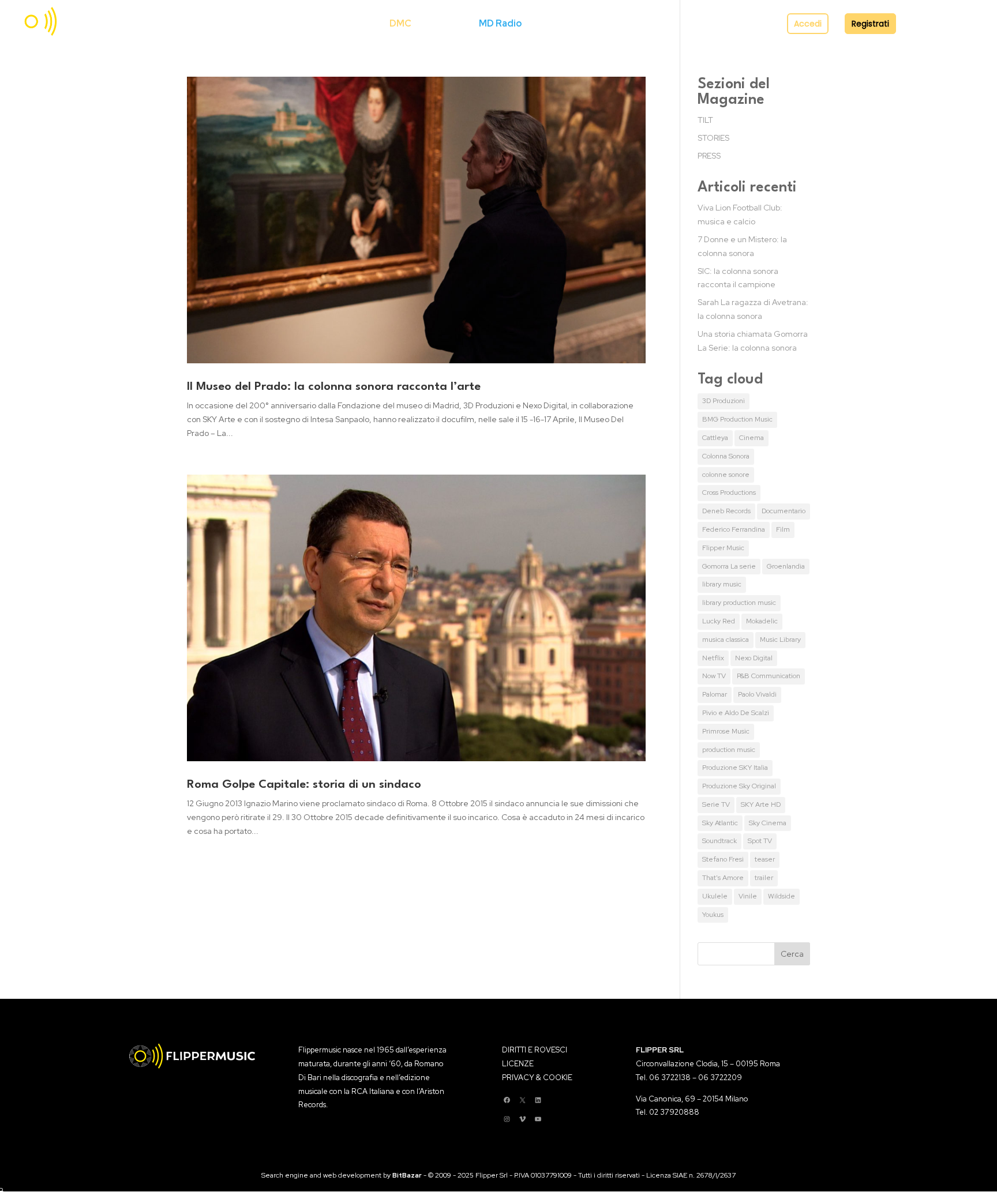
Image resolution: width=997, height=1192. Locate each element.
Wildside (781, 896)
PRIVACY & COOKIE (537, 1077)
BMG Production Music (737, 419)
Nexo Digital (754, 658)
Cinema (751, 437)
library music (721, 584)
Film (783, 529)
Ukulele (715, 896)
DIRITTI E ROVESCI (534, 1050)
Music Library (780, 639)
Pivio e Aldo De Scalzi (735, 712)
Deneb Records (726, 511)
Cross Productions (729, 492)
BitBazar (407, 1175)
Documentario (783, 511)
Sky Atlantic (720, 823)
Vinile (748, 896)
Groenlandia (786, 566)
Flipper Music (723, 547)
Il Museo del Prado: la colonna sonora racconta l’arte (334, 387)
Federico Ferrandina (733, 529)
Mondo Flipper (569, 23)
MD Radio (500, 23)
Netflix (713, 658)
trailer (764, 877)
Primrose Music (725, 731)
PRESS (709, 156)
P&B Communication (768, 675)
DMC (400, 23)
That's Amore (723, 877)
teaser (765, 859)
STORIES (713, 138)
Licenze (445, 23)
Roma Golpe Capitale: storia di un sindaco (304, 785)
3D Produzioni (723, 400)
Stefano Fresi (723, 859)
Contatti (648, 23)
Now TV (714, 675)
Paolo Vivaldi (757, 694)
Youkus (713, 914)
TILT (705, 120)
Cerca (360, 23)
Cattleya (715, 437)
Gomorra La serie (729, 566)
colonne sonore (725, 474)
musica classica (725, 639)
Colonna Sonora (725, 456)
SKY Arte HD (761, 804)
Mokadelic (762, 621)
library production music (739, 602)
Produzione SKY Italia (735, 767)
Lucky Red (718, 621)
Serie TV (716, 804)
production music (728, 749)
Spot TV (760, 840)
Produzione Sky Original (739, 786)
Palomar (714, 694)
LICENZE (518, 1064)
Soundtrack (719, 840)
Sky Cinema (767, 823)
